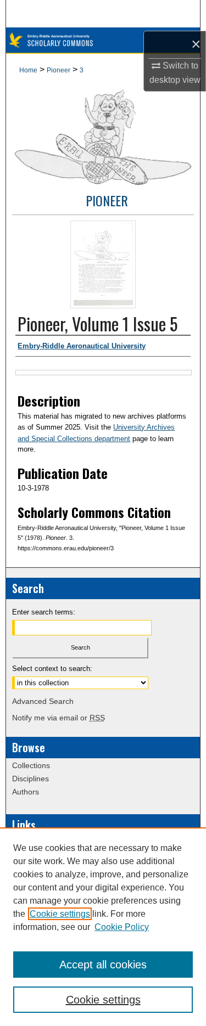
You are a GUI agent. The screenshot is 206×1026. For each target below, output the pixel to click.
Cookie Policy (121, 927)
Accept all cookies (103, 965)
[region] (103, 926)
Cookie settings (60, 913)
